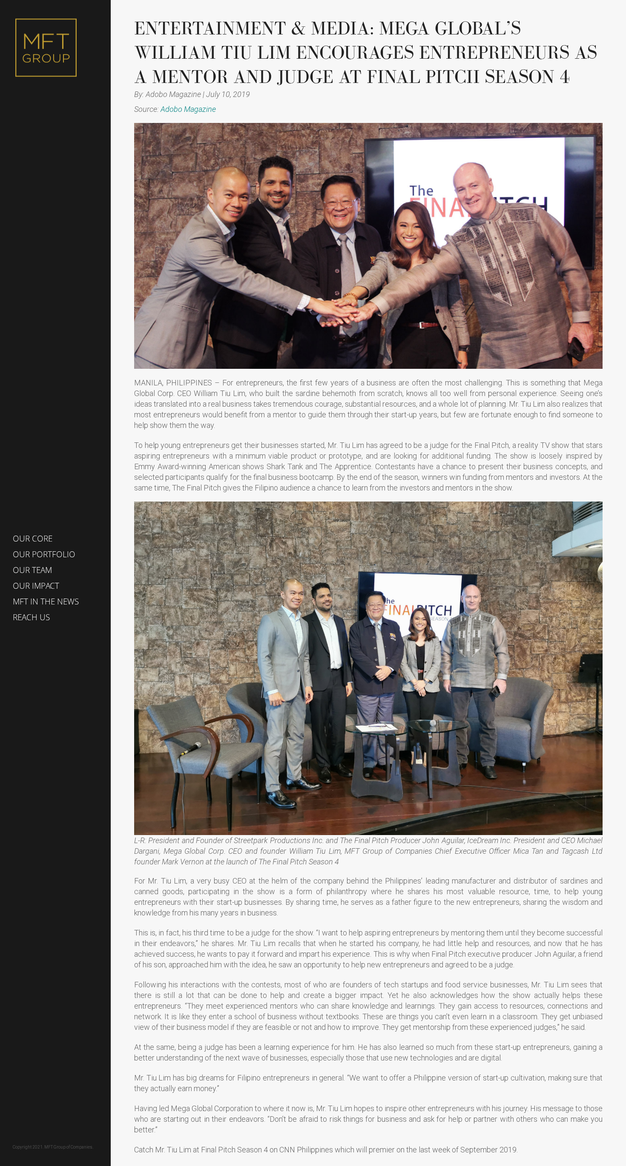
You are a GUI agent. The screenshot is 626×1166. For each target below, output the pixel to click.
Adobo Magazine (188, 109)
